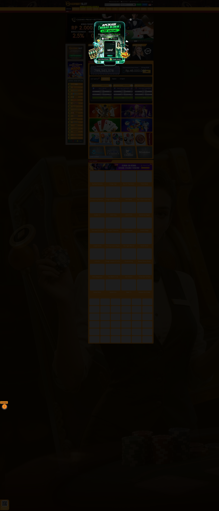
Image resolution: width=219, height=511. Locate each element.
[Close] (130, 19)
